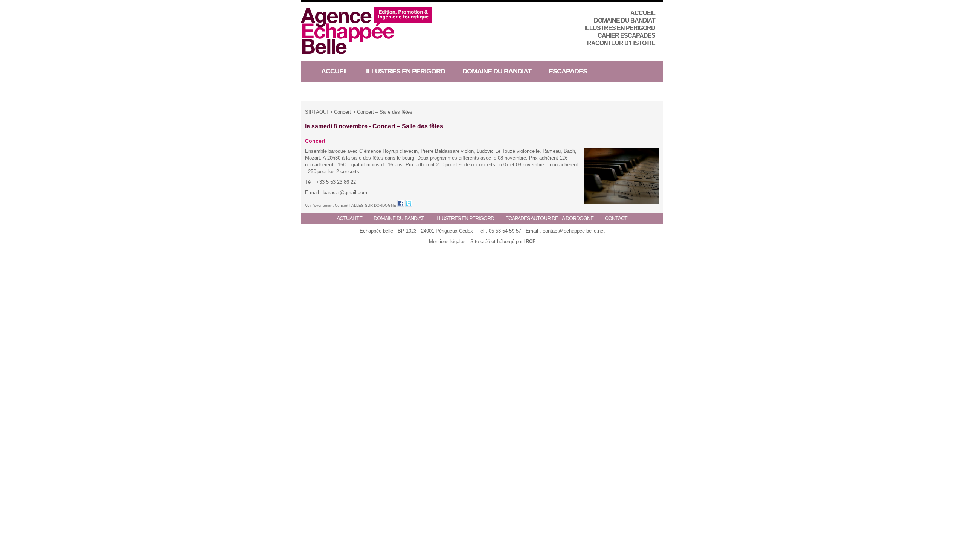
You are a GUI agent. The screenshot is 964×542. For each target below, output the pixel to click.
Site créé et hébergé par (502, 241)
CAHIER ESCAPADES (626, 35)
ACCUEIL (642, 13)
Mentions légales (447, 241)
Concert (342, 112)
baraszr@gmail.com (345, 192)
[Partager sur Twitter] (408, 203)
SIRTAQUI (316, 112)
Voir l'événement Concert (326, 205)
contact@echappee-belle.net (574, 231)
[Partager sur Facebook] (400, 203)
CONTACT (616, 218)
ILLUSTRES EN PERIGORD (620, 28)
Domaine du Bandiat (624, 20)
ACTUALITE (349, 218)
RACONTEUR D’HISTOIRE (621, 43)
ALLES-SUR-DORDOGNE (373, 205)
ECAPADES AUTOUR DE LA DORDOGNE (549, 218)
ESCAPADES (568, 71)
